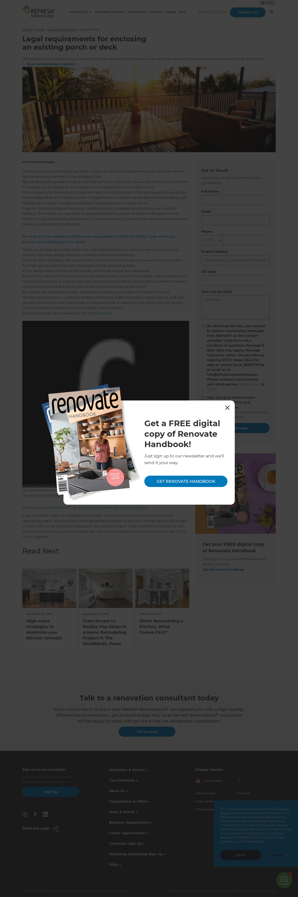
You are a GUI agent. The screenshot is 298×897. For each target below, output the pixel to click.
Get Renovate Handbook (186, 481)
